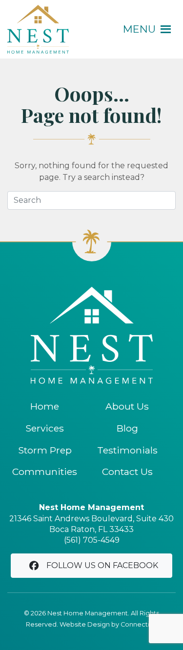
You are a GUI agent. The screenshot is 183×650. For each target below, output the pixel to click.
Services (44, 428)
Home (44, 406)
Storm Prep (45, 450)
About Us (127, 406)
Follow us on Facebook (102, 565)
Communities (44, 471)
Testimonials (127, 450)
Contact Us (127, 471)
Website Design (85, 624)
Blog (127, 428)
